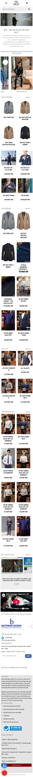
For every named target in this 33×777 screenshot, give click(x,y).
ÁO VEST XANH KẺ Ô (25, 397)
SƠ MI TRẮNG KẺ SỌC (24, 300)
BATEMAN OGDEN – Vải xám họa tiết (8, 301)
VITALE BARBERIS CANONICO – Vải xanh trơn (23, 268)
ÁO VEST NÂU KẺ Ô (9, 397)
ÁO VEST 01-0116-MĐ (8, 169)
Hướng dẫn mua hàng (8, 719)
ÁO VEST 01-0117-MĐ (25, 169)
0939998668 (8, 637)
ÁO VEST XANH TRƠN (23, 334)
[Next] (29, 19)
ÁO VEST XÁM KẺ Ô (9, 369)
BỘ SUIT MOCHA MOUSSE (25, 118)
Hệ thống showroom (16, 765)
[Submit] (29, 9)
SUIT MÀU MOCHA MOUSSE (8, 144)
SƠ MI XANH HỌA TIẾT (8, 334)
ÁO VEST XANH (8, 195)
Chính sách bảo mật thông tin (11, 722)
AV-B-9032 (25, 195)
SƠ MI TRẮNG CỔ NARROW (8, 472)
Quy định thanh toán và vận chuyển (12, 712)
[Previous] (3, 19)
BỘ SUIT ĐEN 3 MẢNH (25, 144)
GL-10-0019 (25, 368)
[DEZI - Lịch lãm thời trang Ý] (16, 3)
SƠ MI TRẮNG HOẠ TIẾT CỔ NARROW (8, 439)
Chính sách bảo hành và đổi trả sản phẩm (13, 709)
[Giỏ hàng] (26, 3)
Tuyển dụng (6, 715)
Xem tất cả (27, 97)
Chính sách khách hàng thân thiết (12, 706)
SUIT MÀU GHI (9, 117)
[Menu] (6, 3)
